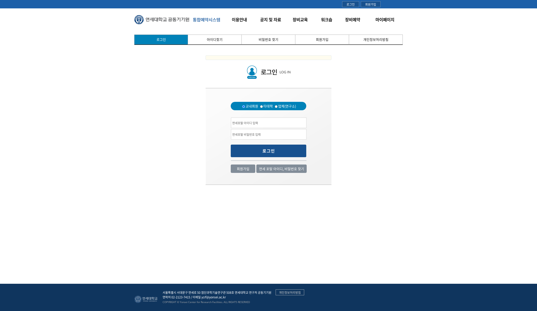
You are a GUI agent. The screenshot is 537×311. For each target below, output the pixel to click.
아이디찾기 (215, 39)
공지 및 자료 (270, 20)
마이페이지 (384, 20)
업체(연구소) (287, 106)
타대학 (268, 106)
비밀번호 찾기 (268, 39)
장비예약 (352, 20)
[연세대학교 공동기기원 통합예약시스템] (177, 19)
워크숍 (326, 20)
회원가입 (370, 4)
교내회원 (252, 106)
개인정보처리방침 (375, 39)
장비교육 (300, 20)
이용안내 (239, 20)
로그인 (351, 4)
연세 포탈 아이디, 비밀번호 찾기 (281, 168)
